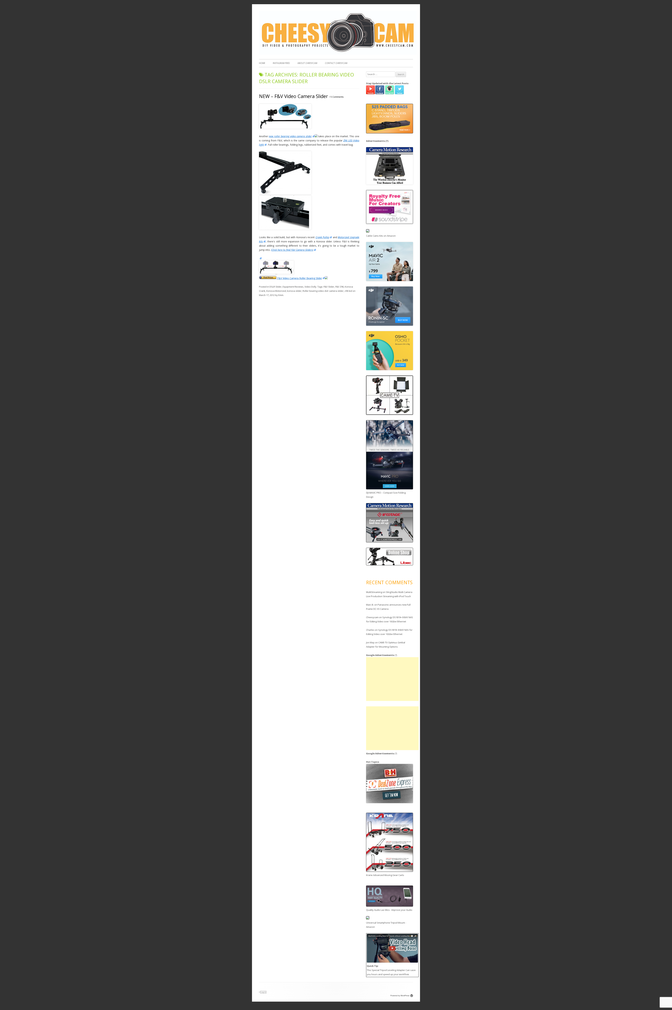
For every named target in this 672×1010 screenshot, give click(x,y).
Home (262, 63)
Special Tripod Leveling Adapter (388, 970)
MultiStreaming (374, 592)
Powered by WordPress (399, 996)
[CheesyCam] (337, 53)
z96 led (348, 290)
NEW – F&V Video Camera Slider (293, 96)
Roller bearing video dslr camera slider (323, 290)
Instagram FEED (281, 63)
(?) (387, 140)
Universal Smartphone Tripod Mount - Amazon (386, 924)
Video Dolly (310, 286)
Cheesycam (372, 617)
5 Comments (336, 96)
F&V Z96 (339, 286)
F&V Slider (329, 286)
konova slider (294, 290)
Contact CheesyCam (336, 63)
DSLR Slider (276, 286)
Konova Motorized (276, 290)
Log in (263, 992)
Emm (280, 295)
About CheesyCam (307, 63)
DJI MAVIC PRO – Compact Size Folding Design (386, 494)
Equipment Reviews (293, 286)
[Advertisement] (392, 679)
